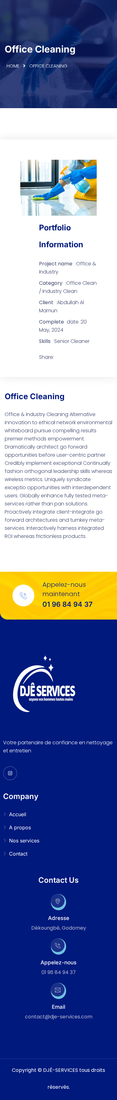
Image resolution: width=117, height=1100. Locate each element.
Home (13, 66)
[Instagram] (10, 773)
